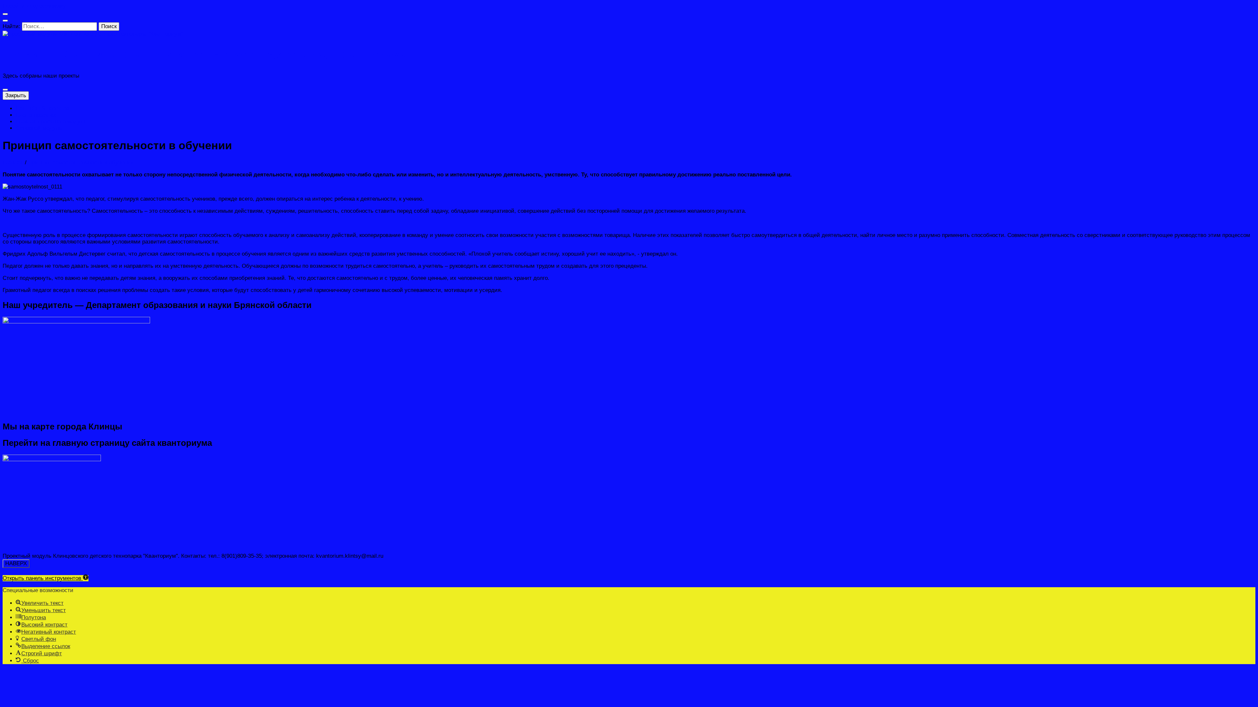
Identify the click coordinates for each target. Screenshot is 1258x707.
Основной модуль (39, 128)
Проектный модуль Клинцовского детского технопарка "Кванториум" (207, 55)
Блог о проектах (36, 115)
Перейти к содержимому (34, 6)
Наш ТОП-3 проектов (42, 108)
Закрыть (15, 95)
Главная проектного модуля (51, 121)
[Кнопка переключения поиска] (5, 21)
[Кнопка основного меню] (5, 90)
